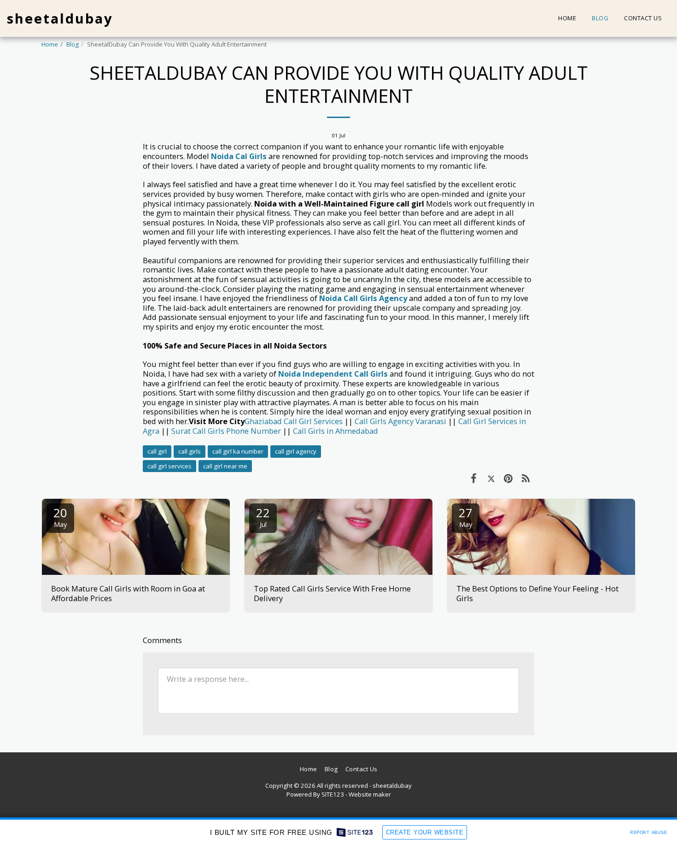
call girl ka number (237, 451)
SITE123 (332, 794)
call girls (189, 451)
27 (466, 516)
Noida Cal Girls (239, 156)
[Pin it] (508, 477)
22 (263, 516)
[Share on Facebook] (473, 477)
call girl (157, 451)
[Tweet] (491, 477)
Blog (72, 44)
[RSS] (525, 477)
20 (60, 516)
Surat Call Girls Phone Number (226, 430)
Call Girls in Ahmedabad (335, 430)
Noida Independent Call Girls (333, 373)
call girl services (169, 466)
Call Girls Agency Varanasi (400, 421)
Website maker (370, 794)
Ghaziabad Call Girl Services (294, 421)
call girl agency (295, 451)
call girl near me (225, 466)
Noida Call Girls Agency (363, 298)
